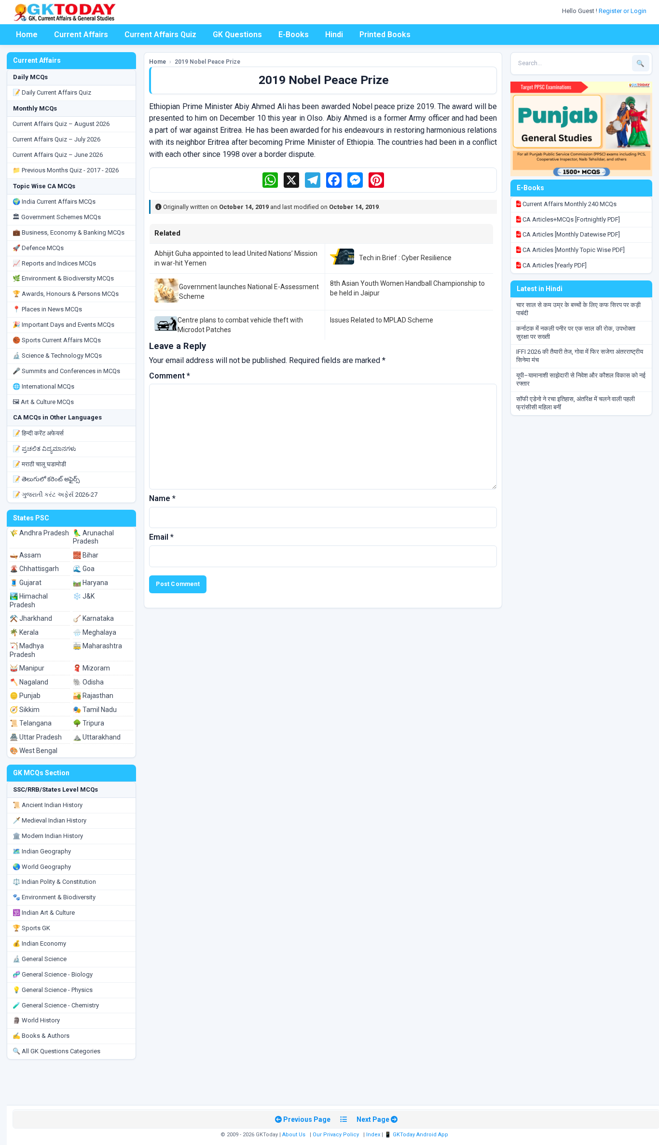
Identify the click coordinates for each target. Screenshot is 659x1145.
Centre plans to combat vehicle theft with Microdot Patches (240, 325)
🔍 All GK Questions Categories (56, 1051)
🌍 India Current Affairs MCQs (54, 201)
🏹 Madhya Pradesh (27, 650)
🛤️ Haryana (90, 582)
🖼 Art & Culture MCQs (43, 401)
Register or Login (623, 10)
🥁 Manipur (27, 668)
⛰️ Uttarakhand (97, 737)
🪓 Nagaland (29, 682)
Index (373, 1134)
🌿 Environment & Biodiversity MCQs (63, 278)
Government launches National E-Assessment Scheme (249, 291)
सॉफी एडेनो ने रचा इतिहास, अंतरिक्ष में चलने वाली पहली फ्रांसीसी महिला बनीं (575, 403)
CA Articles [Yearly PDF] (554, 265)
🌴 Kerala (24, 632)
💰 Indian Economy (39, 943)
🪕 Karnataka (93, 618)
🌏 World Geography (42, 866)
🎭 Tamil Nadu (95, 709)
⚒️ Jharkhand (31, 618)
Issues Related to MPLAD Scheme (381, 320)
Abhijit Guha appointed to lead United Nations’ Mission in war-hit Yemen (235, 258)
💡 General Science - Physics (53, 989)
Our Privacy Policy (336, 1134)
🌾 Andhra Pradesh (39, 533)
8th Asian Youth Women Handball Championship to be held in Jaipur (407, 288)
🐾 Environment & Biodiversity (54, 897)
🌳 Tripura (88, 723)
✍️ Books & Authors (41, 1035)
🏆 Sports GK (31, 928)
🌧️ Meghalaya (94, 632)
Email (161, 537)
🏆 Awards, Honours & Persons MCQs (66, 293)
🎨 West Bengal (33, 750)
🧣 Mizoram (91, 668)
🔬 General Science (40, 959)
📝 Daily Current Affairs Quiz (52, 92)
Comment (169, 375)
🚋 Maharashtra (97, 646)
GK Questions (237, 34)
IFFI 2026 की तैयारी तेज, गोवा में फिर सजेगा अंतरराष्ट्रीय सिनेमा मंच (579, 355)
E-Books (293, 34)
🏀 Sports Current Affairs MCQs (57, 340)
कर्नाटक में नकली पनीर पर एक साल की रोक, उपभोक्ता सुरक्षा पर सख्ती (575, 332)
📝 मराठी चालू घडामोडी (39, 464)
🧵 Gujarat (25, 582)
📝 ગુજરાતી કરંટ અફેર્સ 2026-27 (55, 494)
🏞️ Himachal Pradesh (29, 600)
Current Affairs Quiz (160, 34)
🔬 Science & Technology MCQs (57, 355)
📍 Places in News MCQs (47, 309)
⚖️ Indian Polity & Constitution (54, 881)
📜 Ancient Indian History (47, 805)
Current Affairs (81, 34)
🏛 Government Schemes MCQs (57, 217)
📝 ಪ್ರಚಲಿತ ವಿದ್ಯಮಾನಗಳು (44, 448)
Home (27, 34)
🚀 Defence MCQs (38, 247)
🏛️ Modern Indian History (48, 835)
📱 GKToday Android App (417, 1134)
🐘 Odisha (88, 682)
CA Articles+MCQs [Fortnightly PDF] (570, 219)
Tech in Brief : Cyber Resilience (405, 258)
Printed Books (385, 34)
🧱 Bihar (85, 555)
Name (162, 498)
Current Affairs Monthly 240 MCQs (569, 204)
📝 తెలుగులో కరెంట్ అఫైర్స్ (46, 479)
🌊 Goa (84, 568)
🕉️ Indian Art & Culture (44, 912)
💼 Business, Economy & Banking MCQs (68, 232)
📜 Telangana (31, 723)
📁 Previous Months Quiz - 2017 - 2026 (66, 170)
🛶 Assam (25, 555)
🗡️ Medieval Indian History (49, 820)
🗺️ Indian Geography (42, 851)
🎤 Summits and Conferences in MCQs (66, 371)
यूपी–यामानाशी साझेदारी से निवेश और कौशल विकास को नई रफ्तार (580, 379)
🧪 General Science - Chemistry (56, 1005)
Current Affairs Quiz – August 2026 (61, 123)
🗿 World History (36, 1020)
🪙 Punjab (25, 695)
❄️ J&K (84, 596)
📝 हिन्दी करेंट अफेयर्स (38, 433)
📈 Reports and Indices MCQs (54, 263)
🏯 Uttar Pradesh (36, 737)
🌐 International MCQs (43, 386)
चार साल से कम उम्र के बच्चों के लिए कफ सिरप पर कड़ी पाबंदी (578, 309)
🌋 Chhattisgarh (34, 568)
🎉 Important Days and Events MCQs (63, 324)
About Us (293, 1134)
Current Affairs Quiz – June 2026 (58, 154)
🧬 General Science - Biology (53, 974)
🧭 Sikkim (25, 709)
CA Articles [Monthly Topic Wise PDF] (573, 249)
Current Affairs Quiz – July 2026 (56, 139)
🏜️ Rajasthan (93, 695)
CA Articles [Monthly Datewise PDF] (570, 234)
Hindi (334, 34)
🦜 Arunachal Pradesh (93, 537)
